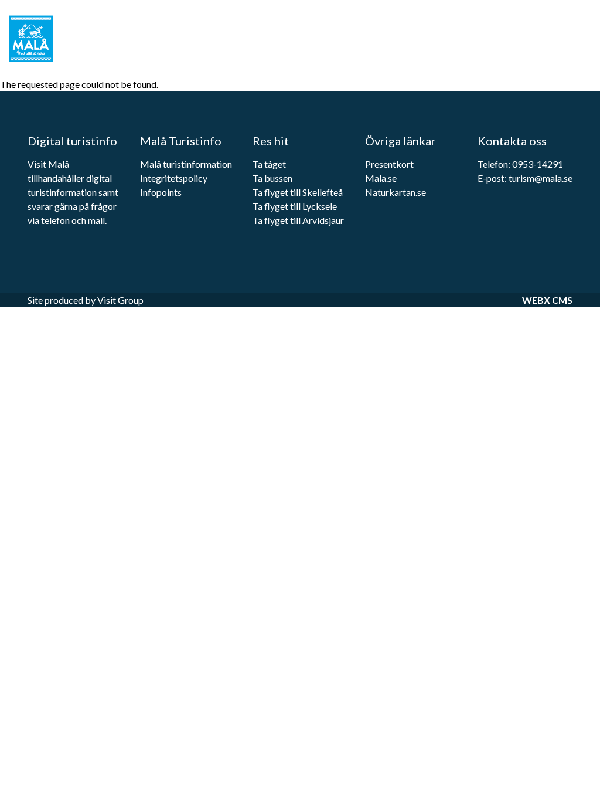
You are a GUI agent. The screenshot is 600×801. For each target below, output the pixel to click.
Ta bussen (272, 178)
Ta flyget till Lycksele (295, 206)
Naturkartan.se (395, 192)
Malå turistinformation (186, 163)
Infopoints (161, 192)
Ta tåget (269, 163)
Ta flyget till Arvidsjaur (298, 220)
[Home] (38, 39)
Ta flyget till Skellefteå (298, 192)
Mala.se (381, 178)
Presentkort (389, 163)
